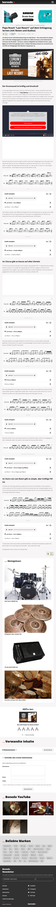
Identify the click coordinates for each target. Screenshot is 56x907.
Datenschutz (5, 892)
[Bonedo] (8, 2)
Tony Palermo (24, 92)
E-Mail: (4, 781)
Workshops (12, 25)
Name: (4, 777)
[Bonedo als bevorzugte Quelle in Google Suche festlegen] (13, 34)
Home (4, 25)
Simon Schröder (21, 34)
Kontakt (4, 885)
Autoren (4, 895)
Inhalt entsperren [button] (28, 123)
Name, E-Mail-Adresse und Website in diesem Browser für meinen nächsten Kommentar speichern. (28, 785)
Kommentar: (5, 766)
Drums (7, 25)
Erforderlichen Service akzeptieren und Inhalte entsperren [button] (28, 127)
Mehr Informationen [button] (28, 120)
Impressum (5, 889)
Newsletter (10, 879)
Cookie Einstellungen (8, 899)
